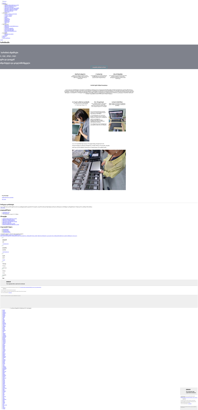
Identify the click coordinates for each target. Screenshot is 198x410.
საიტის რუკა (11, 234)
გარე (5, 23)
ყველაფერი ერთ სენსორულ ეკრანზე (9, 221)
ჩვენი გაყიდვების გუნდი (9, 30)
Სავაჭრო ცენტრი (8, 16)
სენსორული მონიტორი (42, 235)
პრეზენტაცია (7, 20)
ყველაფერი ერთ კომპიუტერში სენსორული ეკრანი (57, 235)
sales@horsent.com (5, 213)
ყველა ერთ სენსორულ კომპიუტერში (24, 235)
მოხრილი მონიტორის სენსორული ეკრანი (10, 224)
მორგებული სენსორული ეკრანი (8, 223)
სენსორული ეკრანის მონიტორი (8, 220)
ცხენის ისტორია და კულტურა (7, 197)
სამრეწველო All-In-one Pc (72, 235)
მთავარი (4, 3)
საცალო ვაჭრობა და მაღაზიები (11, 13)
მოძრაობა (7, 18)
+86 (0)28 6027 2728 (5, 212)
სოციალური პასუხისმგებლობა (10, 31)
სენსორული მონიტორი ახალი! (8, 219)
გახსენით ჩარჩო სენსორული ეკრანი (12, 5)
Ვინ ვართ (4, 199)
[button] (99, 67)
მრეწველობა (7, 21)
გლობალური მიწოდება (9, 29)
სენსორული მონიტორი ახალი (10, 6)
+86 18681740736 (5, 243)
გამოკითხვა (2, 207)
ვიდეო (6, 32)
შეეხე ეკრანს (34, 235)
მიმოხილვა (7, 25)
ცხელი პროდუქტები (4, 234)
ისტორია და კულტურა (9, 28)
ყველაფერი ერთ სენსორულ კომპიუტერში (8, 235)
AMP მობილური (17, 234)
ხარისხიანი (7, 27)
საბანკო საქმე (7, 19)
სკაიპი (3, 259)
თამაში (6, 17)
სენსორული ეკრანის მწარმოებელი (11, 26)
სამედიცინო (7, 22)
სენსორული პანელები (6, 222)
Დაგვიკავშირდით (6, 38)
